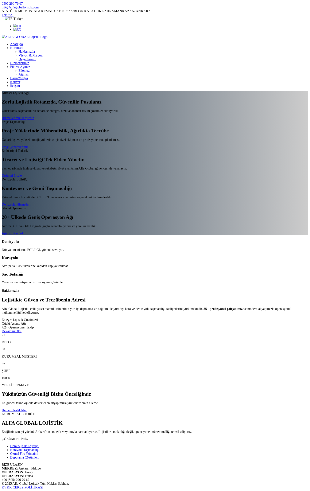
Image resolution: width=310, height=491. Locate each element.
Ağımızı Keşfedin (13, 233)
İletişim (15, 85)
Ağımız (23, 74)
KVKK (7, 487)
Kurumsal (16, 48)
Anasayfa (16, 44)
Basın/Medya (19, 78)
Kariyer (15, 82)
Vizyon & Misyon (31, 55)
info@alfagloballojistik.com (20, 7)
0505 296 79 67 (12, 3)
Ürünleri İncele (12, 175)
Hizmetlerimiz (19, 63)
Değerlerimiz (27, 59)
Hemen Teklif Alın (14, 410)
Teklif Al (7, 15)
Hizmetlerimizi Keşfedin (18, 118)
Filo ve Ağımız (20, 67)
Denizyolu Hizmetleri (16, 204)
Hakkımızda (27, 51)
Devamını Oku (12, 331)
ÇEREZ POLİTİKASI (28, 487)
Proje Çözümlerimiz (15, 147)
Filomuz (24, 70)
